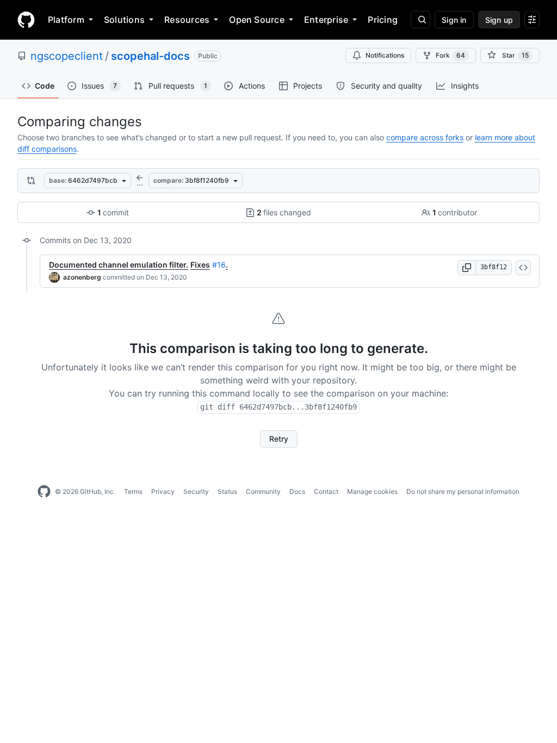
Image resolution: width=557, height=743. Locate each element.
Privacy (163, 491)
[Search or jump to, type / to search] (420, 19)
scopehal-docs (150, 56)
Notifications (385, 55)
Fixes (200, 264)
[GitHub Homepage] (44, 492)
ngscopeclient (66, 56)
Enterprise (326, 19)
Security (196, 491)
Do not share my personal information (462, 491)
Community (263, 491)
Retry (278, 438)
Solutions (124, 19)
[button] (466, 267)
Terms (133, 491)
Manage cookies (372, 491)
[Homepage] (26, 19)
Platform (66, 19)
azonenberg (82, 277)
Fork (450, 55)
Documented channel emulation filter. (118, 264)
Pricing (383, 19)
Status (227, 491)
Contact (326, 491)
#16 (219, 264)
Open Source (256, 19)
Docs (297, 491)
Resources (186, 19)
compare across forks (424, 137)
